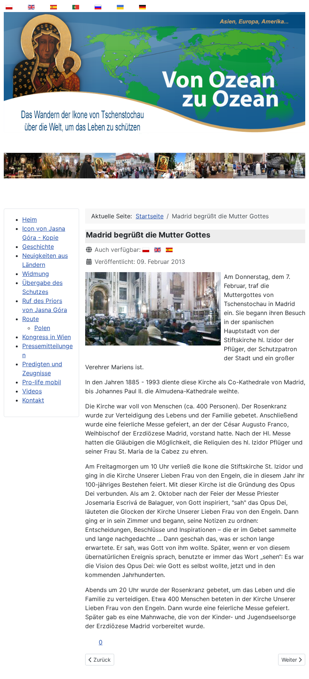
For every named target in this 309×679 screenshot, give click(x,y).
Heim (29, 219)
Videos (32, 391)
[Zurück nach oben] (298, 654)
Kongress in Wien (46, 337)
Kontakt (33, 400)
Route (30, 319)
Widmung (35, 273)
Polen (42, 328)
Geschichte (38, 246)
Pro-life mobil (41, 382)
